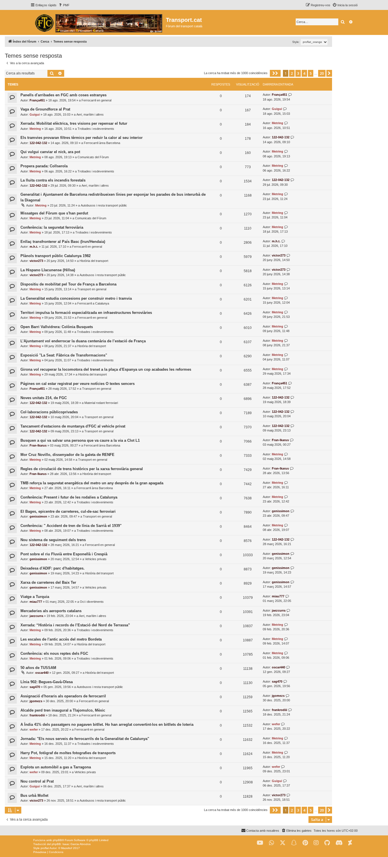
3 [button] (298, 73)
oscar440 (42, 672)
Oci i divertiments (92, 601)
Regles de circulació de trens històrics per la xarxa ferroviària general (81, 469)
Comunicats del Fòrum (93, 157)
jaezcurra (36, 616)
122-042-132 (38, 143)
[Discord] (339, 843)
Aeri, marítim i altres (90, 114)
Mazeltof (66, 848)
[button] (275, 73)
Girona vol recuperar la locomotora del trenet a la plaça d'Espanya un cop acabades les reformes (105, 369)
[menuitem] (64, 5)
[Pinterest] (305, 843)
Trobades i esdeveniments (96, 128)
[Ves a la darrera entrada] (290, 94)
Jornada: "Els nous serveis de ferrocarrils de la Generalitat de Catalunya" (84, 739)
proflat (45, 848)
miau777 (36, 601)
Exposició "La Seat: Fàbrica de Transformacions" (63, 355)
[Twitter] (282, 843)
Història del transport (94, 260)
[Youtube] (260, 843)
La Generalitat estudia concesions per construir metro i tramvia (76, 298)
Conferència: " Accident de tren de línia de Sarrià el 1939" (71, 526)
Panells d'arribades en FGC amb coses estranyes (63, 95)
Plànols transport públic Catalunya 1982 (55, 256)
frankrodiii (37, 715)
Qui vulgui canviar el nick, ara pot (50, 152)
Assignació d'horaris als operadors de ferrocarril (63, 696)
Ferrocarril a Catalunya (93, 303)
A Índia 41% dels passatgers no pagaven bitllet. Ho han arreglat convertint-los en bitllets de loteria (106, 724)
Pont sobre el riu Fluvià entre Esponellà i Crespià (63, 554)
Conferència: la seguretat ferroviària (51, 227)
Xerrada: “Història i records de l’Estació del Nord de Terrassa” (75, 625)
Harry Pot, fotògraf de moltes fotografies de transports (68, 753)
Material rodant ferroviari (101, 402)
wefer (34, 729)
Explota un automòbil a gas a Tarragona (55, 767)
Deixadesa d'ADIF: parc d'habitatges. (52, 568)
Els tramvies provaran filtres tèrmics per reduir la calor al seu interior (81, 137)
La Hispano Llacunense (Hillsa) (47, 270)
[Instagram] (316, 843)
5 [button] (311, 73)
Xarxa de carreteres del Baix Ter (48, 582)
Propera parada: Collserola (44, 166)
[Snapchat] (294, 843)
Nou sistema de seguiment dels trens (53, 540)
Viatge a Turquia (34, 597)
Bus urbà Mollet (34, 795)
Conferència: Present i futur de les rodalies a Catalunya (68, 497)
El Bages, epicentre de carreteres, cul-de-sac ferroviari (68, 511)
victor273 (36, 260)
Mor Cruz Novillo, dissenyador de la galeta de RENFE (67, 455)
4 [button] (304, 73)
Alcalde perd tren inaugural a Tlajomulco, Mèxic (62, 710)
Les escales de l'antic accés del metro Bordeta (61, 639)
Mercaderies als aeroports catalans (51, 611)
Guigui (35, 114)
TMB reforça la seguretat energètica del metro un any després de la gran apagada (91, 483)
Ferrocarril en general (96, 100)
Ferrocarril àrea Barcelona (102, 143)
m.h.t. (34, 246)
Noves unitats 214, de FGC (43, 398)
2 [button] (292, 73)
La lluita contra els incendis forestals (52, 180)
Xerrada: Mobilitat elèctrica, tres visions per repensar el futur (73, 123)
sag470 (35, 687)
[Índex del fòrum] (98, 22)
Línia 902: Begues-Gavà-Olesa (46, 682)
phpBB (57, 840)
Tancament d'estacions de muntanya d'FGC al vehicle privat (72, 426)
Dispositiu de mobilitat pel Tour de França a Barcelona (68, 284)
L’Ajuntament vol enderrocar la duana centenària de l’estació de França (83, 341)
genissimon (38, 516)
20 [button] (322, 73)
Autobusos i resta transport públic (104, 205)
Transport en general (91, 289)
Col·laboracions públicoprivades (49, 412)
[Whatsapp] (272, 843)
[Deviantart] (350, 843)
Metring (35, 128)
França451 (37, 100)
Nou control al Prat (37, 781)
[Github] (327, 843)
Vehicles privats (96, 559)
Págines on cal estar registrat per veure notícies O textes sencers (77, 383)
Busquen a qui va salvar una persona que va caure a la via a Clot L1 (80, 440)
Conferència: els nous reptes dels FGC (54, 653)
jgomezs (36, 701)
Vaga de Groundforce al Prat (45, 109)
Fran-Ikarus (38, 445)
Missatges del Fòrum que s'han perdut (54, 213)
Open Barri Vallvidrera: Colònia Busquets (56, 327)
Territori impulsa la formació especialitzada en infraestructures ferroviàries (86, 312)
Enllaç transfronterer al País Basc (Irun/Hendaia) (62, 241)
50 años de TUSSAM (38, 668)
